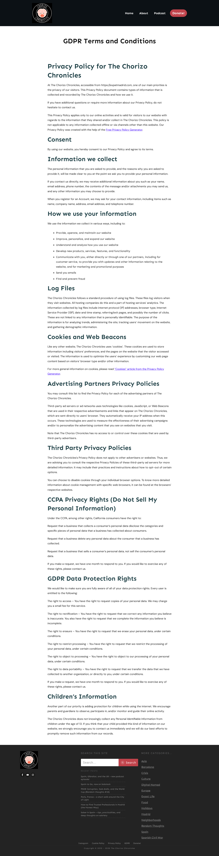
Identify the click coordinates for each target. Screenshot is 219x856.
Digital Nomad (150, 784)
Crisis (144, 773)
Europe (145, 790)
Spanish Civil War (152, 837)
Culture (145, 778)
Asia (144, 761)
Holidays (146, 808)
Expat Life (147, 796)
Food (144, 802)
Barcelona (147, 767)
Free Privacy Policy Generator (124, 130)
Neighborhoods (151, 820)
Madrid (145, 814)
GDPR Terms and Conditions (109, 41)
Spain (144, 831)
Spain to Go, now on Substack (95, 784)
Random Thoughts (152, 825)
